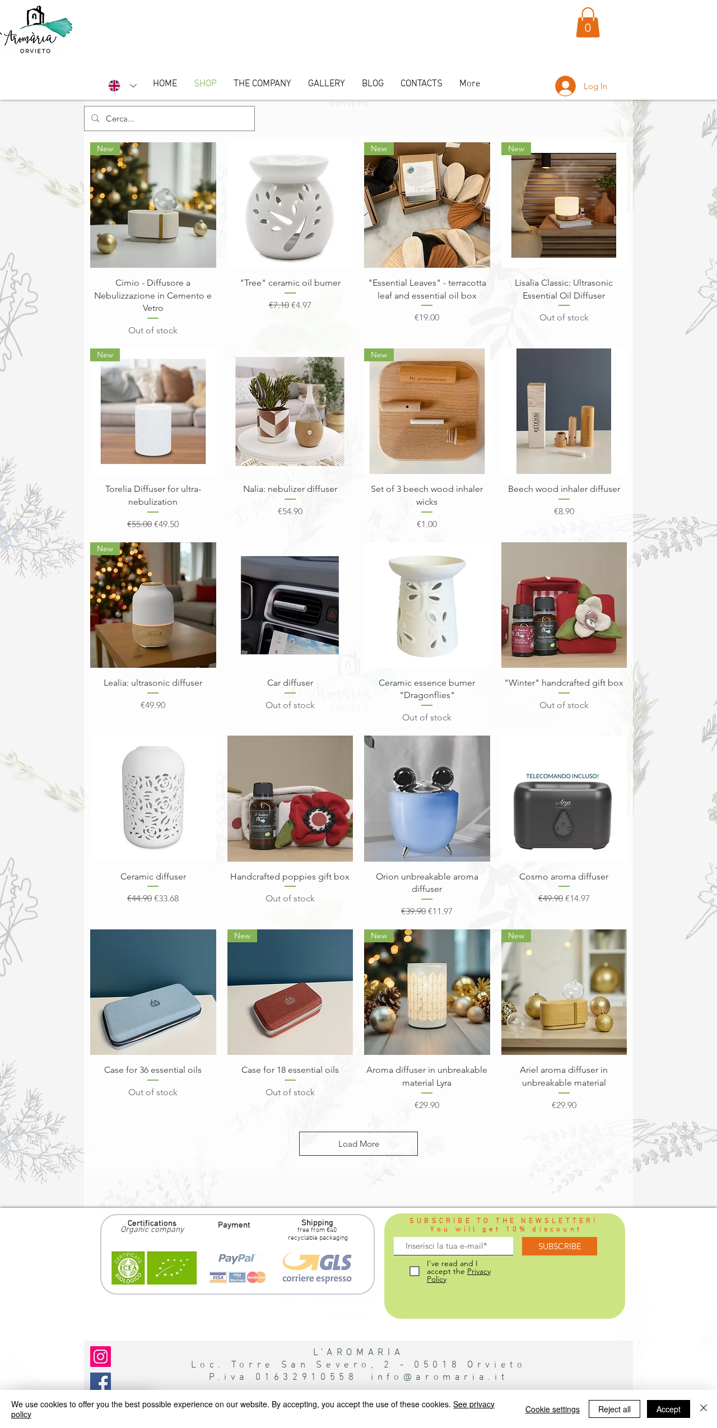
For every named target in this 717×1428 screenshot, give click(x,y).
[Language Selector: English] (122, 86)
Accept (669, 1409)
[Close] (703, 1409)
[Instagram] (100, 1356)
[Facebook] (100, 1383)
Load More (358, 1143)
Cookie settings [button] (552, 1409)
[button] (587, 22)
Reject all (614, 1409)
